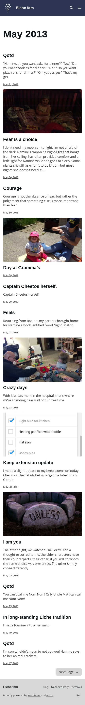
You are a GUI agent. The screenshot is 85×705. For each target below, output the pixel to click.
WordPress (34, 695)
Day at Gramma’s (21, 267)
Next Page (69, 672)
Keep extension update (28, 462)
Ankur (49, 695)
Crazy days (15, 387)
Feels (9, 312)
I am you (12, 542)
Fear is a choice (20, 139)
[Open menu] (71, 8)
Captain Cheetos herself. (30, 286)
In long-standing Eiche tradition (37, 617)
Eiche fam (25, 8)
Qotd (8, 55)
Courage (12, 188)
